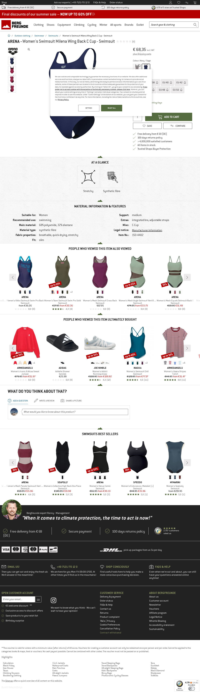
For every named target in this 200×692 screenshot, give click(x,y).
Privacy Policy (63, 100)
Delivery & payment (110, 596)
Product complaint (110, 617)
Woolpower (156, 673)
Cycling (92, 24)
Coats (55, 670)
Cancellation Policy (110, 628)
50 (176, 89)
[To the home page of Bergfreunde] (15, 24)
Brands (129, 24)
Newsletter (155, 604)
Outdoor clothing (22, 35)
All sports (115, 24)
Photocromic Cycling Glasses (115, 675)
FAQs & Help (106, 604)
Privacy (111, 621)
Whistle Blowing (157, 621)
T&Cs (103, 621)
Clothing (39, 24)
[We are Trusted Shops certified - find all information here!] (158, 531)
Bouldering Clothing (12, 675)
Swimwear (39, 35)
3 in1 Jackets (58, 663)
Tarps (5, 670)
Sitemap (9, 680)
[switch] (191, 689)
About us (154, 596)
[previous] (12, 277)
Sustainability (156, 629)
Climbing (79, 24)
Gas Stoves (8, 668)
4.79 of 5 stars (171, 7)
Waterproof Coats (60, 665)
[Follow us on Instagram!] (56, 601)
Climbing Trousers (11, 673)
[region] (101, 92)
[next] (187, 277)
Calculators (8, 663)
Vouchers (154, 608)
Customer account (159, 600)
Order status (106, 600)
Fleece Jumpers (59, 675)
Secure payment (64, 7)
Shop (4, 2)
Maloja (154, 668)
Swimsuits (53, 35)
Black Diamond (158, 670)
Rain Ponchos (58, 668)
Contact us (105, 608)
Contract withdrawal (110, 632)
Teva (153, 663)
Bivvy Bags (107, 673)
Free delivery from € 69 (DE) (21, 7)
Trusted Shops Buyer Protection (154, 148)
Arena (14, 41)
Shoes (50, 24)
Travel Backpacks (109, 665)
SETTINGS (88, 108)
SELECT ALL (112, 108)
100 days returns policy (118, 7)
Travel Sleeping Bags (111, 663)
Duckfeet (155, 665)
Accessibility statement (162, 625)
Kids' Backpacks (109, 670)
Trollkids (154, 675)
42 (179, 82)
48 (162, 89)
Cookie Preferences (110, 624)
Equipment (64, 24)
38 (152, 82)
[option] (88, 182)
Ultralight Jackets (60, 673)
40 (165, 82)
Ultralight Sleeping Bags (112, 668)
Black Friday (9, 665)
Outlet (140, 24)
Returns (104, 612)
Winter (103, 24)
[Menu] (197, 681)
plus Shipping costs (142, 53)
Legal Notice (155, 617)
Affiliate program (158, 612)
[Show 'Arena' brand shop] (13, 51)
